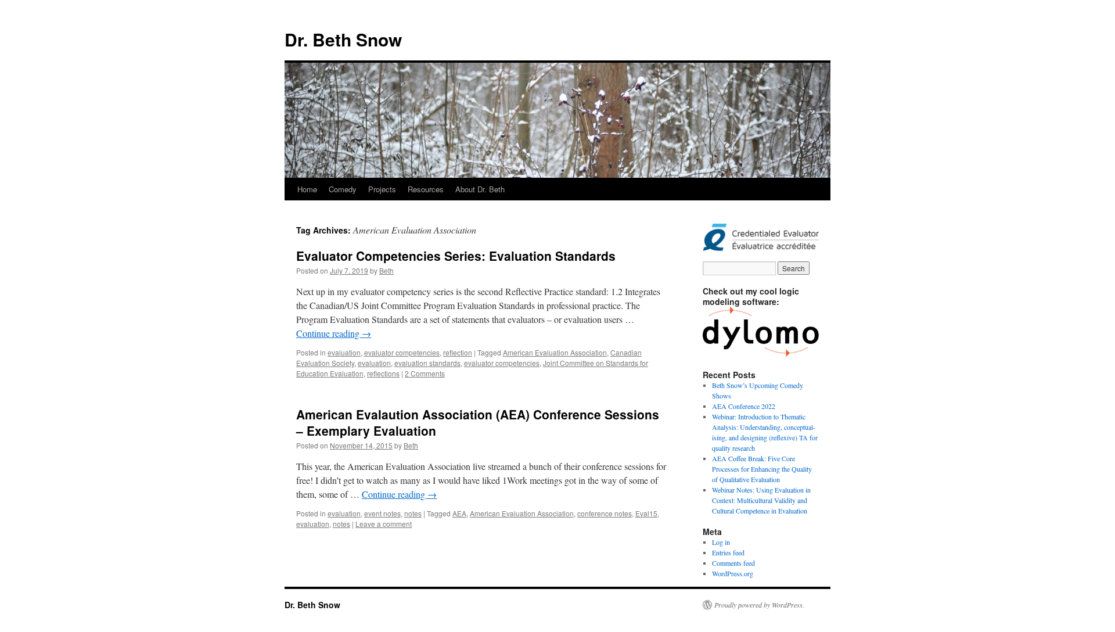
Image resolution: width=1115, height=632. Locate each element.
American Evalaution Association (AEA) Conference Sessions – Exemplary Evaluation (477, 422)
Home (307, 189)
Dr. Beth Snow (343, 39)
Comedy (343, 189)
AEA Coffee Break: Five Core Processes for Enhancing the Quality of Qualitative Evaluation (762, 469)
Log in (721, 542)
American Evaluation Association (555, 352)
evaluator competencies (402, 352)
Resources (426, 189)
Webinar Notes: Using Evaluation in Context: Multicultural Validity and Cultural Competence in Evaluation (761, 500)
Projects (382, 189)
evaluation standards (427, 363)
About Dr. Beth (480, 189)
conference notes (604, 513)
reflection (457, 352)
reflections (383, 373)
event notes (382, 513)
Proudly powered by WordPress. (759, 604)
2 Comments (425, 373)
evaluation (344, 352)
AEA (459, 513)
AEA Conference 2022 (743, 406)
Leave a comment (383, 524)
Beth (386, 270)
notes (413, 513)
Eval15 (646, 513)
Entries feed (728, 552)
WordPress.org (732, 573)
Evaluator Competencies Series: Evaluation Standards (456, 255)
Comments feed (733, 563)
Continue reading (333, 333)
